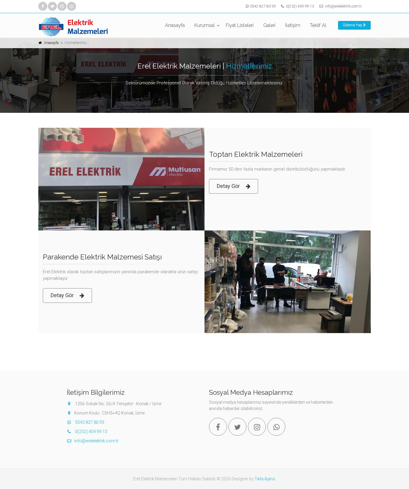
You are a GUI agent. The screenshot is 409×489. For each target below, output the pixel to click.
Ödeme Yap (352, 25)
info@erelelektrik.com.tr (343, 6)
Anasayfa (175, 25)
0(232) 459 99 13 (299, 6)
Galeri (269, 25)
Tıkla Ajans (265, 478)
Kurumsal (204, 25)
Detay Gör (228, 186)
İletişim (292, 25)
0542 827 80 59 (263, 6)
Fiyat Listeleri (240, 25)
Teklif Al (318, 25)
